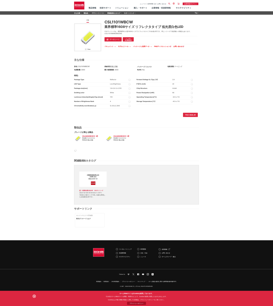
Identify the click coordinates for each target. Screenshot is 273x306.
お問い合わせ (161, 4)
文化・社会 (143, 253)
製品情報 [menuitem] (92, 8)
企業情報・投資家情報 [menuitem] (161, 8)
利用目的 (106, 281)
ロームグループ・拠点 (169, 256)
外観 (87, 20)
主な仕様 (77, 13)
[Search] (169, 3)
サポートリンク (129, 13)
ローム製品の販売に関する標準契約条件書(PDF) (162, 281)
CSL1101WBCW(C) (88, 136)
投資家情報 (122, 253)
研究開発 (143, 249)
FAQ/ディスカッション (162, 46)
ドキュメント (109, 46)
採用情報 (150, 4)
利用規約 (98, 281)
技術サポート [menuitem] (105, 8)
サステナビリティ (124, 256)
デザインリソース (98, 13)
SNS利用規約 (115, 281)
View (88, 49)
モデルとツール (123, 46)
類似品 (86, 13)
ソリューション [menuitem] (122, 8)
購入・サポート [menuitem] (140, 8)
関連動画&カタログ (113, 13)
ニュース (143, 4)
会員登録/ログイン (190, 4)
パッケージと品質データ (141, 46)
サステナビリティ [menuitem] (183, 8)
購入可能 (114, 66)
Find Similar (190, 115)
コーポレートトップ (125, 249)
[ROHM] (79, 6)
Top (196, 13)
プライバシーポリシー (128, 281)
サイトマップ (141, 281)
